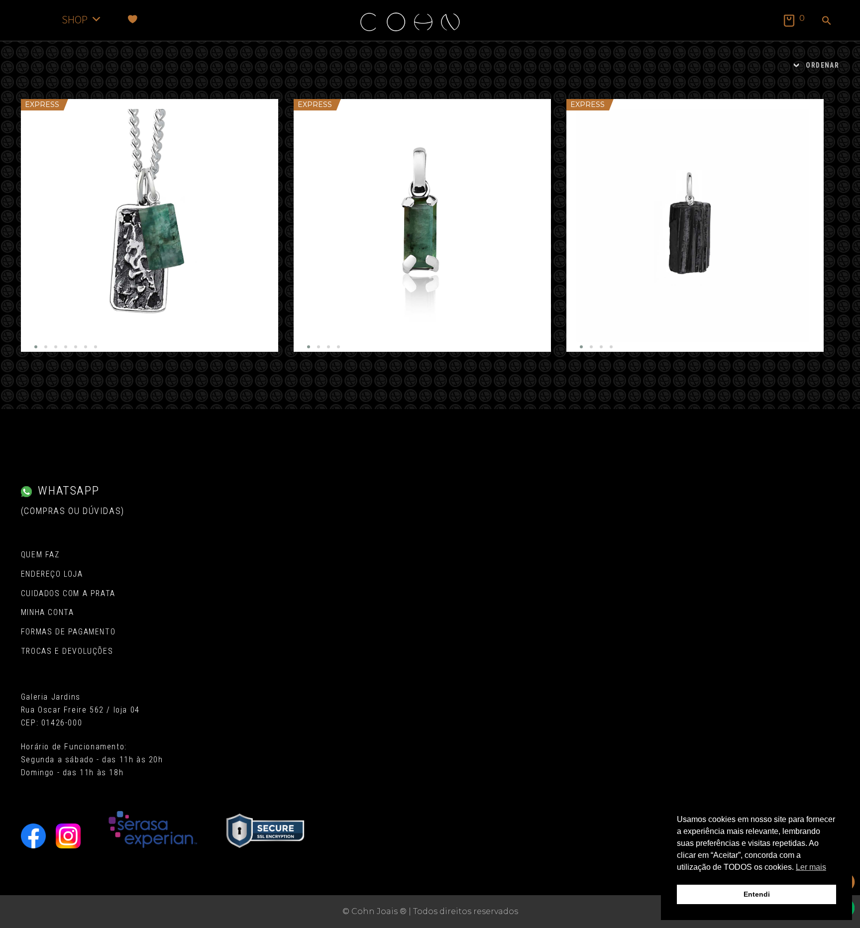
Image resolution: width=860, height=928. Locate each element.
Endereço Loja (52, 574)
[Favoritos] (132, 19)
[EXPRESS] (149, 225)
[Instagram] (68, 836)
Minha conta (47, 612)
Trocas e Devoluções (67, 651)
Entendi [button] (757, 894)
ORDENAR (822, 65)
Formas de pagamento (68, 631)
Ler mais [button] (811, 867)
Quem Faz (40, 554)
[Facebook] (33, 836)
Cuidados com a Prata (68, 593)
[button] (826, 21)
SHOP (75, 19)
